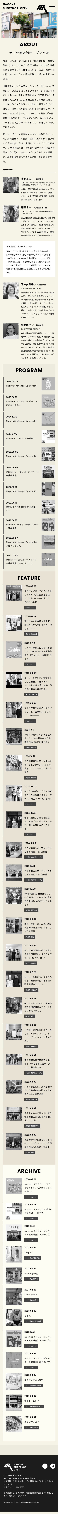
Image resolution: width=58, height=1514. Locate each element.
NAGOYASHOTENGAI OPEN (15, 6)
